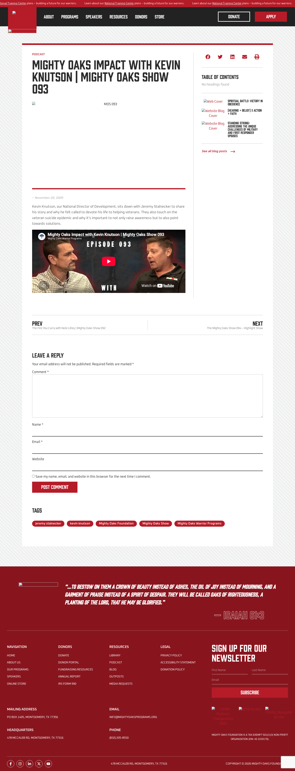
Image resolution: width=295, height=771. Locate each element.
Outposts (116, 676)
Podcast (38, 54)
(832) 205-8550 (119, 737)
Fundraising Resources (75, 669)
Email (37, 442)
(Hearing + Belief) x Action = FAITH (245, 111)
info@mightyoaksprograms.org (133, 717)
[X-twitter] (39, 763)
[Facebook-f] (10, 763)
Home (11, 655)
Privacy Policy (171, 655)
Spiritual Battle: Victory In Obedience (245, 102)
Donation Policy (173, 669)
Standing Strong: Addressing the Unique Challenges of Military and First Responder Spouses (243, 129)
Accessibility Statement (178, 662)
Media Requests (120, 683)
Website (38, 459)
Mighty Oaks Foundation (116, 523)
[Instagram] (20, 763)
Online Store (16, 683)
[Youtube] (48, 763)
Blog (112, 669)
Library (114, 655)
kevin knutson (80, 523)
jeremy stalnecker (48, 523)
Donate (63, 655)
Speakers (14, 676)
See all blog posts (214, 151)
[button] (207, 56)
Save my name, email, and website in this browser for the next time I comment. (93, 476)
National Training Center (119, 3)
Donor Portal (68, 662)
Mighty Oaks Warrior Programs (200, 523)
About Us (13, 662)
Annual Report (69, 676)
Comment (40, 372)
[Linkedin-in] (29, 763)
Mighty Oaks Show (155, 523)
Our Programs (17, 669)
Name (37, 424)
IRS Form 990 (67, 683)
